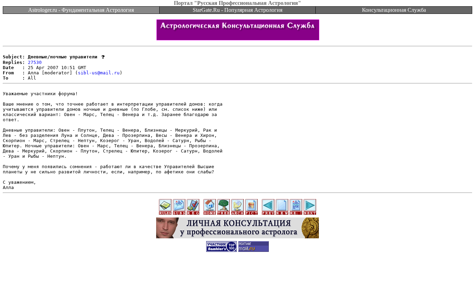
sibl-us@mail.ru (99, 72)
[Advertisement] (237, 272)
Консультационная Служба (394, 10)
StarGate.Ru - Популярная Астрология (237, 10)
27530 (35, 62)
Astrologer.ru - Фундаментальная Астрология (81, 10)
